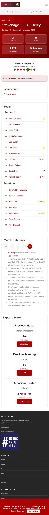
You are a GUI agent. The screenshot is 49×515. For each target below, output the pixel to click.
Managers (3, 482)
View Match (24, 344)
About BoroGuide (5, 427)
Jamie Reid (11, 94)
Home (8, 12)
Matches (18, 12)
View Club (25, 401)
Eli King (11, 253)
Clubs (2, 473)
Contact (3, 498)
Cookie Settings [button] (17, 511)
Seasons (3, 468)
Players (3, 459)
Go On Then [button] (33, 511)
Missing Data (4, 493)
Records (3, 478)
